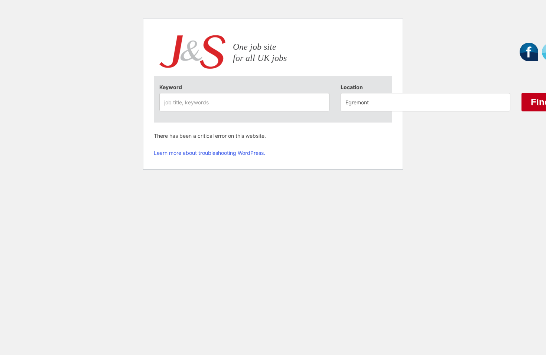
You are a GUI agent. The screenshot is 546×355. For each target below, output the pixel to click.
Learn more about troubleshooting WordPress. (209, 153)
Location (352, 87)
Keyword (170, 87)
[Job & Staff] (192, 53)
